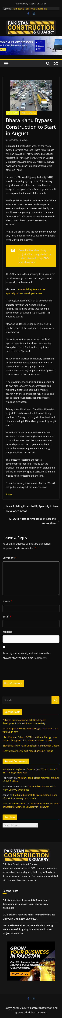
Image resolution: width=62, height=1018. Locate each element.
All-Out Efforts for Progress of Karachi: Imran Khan (32, 521)
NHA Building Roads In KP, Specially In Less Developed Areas (32, 509)
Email (7, 616)
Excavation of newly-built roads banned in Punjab (28, 750)
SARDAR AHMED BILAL (15, 803)
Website (7, 631)
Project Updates (28, 113)
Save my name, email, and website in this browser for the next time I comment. (27, 656)
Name (7, 601)
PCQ (33, 867)
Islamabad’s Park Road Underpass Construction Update (29, 10)
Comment (10, 557)
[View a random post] (55, 63)
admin (25, 140)
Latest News (12, 113)
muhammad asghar (13, 769)
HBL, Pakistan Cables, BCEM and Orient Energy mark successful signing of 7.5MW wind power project (28, 929)
